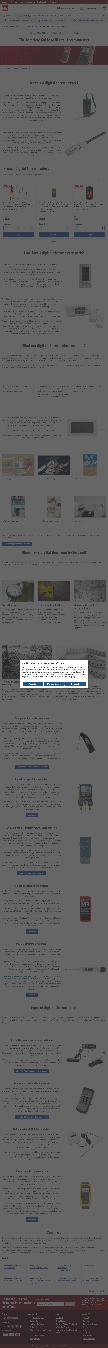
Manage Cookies (54, 684)
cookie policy (70, 677)
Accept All (33, 684)
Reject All (75, 684)
